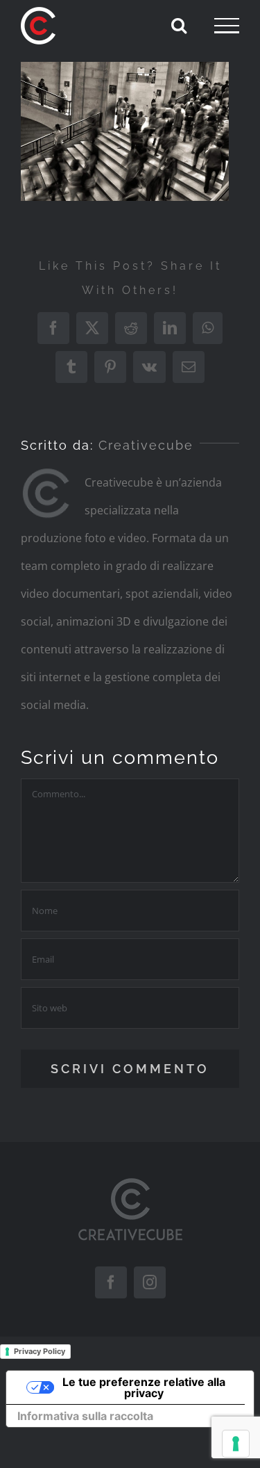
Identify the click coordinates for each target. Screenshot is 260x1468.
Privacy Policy (39, 1351)
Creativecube (145, 445)
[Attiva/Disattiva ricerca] (179, 25)
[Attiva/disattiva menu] (226, 25)
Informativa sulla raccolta (85, 1416)
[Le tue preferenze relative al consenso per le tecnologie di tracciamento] (236, 1443)
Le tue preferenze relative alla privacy (143, 1387)
